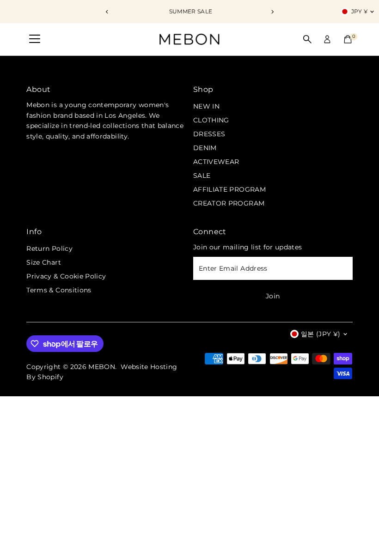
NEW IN (206, 106)
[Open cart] (348, 39)
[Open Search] (307, 39)
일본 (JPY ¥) (321, 334)
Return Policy (49, 248)
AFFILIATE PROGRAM (229, 189)
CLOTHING (211, 120)
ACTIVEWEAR (216, 161)
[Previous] (107, 11)
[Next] (272, 11)
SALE (201, 175)
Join (273, 296)
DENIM (205, 148)
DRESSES (209, 134)
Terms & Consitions (58, 290)
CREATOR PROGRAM (228, 203)
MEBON (101, 367)
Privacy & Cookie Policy (66, 276)
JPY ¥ (359, 11)
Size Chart (43, 262)
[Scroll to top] (360, 519)
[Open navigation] (34, 39)
